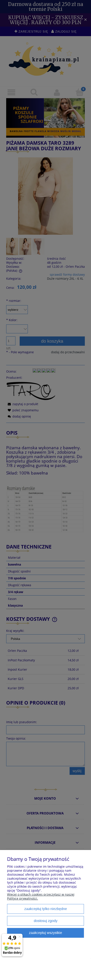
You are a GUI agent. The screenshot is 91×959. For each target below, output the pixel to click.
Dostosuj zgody (45, 921)
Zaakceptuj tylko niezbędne (45, 909)
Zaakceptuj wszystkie (45, 933)
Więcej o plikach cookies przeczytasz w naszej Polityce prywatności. (40, 896)
